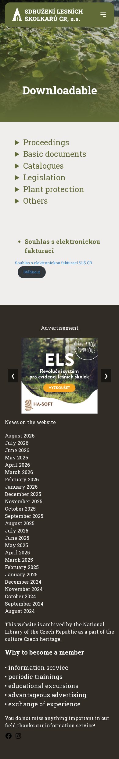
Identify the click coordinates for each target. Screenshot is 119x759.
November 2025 (23, 501)
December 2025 (23, 494)
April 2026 (17, 465)
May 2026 (16, 457)
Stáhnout (31, 271)
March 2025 (19, 560)
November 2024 (24, 589)
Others (35, 200)
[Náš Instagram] (18, 736)
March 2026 (19, 472)
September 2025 (24, 516)
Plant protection (53, 189)
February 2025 (22, 567)
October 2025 (20, 508)
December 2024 (23, 581)
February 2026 (22, 479)
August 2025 (19, 523)
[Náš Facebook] (8, 736)
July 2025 (16, 530)
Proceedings (46, 142)
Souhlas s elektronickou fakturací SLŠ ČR (53, 262)
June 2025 (17, 538)
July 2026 (16, 443)
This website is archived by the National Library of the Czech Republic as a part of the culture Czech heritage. (59, 631)
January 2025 (21, 574)
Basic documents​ (54, 154)
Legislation (44, 177)
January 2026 (21, 486)
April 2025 (17, 552)
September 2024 (24, 603)
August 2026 (19, 435)
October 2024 (20, 596)
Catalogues (43, 165)
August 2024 (20, 611)
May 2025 (16, 545)
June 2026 (17, 450)
